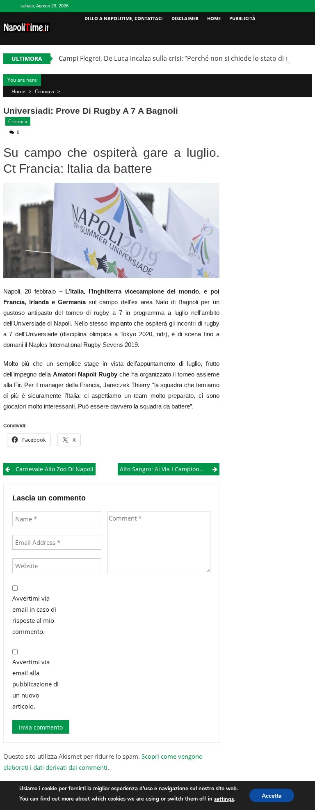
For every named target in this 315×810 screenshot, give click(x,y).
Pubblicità (242, 18)
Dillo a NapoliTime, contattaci (123, 18)
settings (224, 799)
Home (214, 18)
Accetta (272, 796)
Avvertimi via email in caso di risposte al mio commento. (34, 615)
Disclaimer (185, 18)
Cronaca (44, 91)
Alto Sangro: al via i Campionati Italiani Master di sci (169, 469)
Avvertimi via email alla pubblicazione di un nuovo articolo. (35, 684)
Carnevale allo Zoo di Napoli (55, 469)
